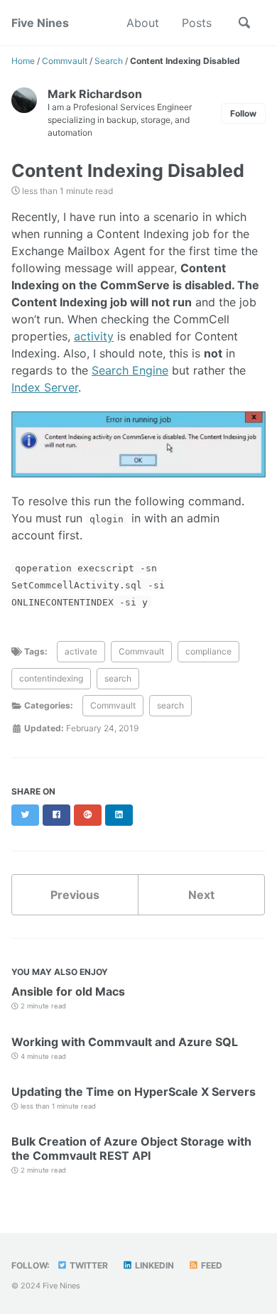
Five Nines (40, 23)
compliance (208, 651)
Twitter (87, 1265)
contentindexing (51, 678)
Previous (74, 895)
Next (201, 895)
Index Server (44, 387)
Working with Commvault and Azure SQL (124, 1042)
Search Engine (130, 370)
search (117, 678)
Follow (243, 113)
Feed (210, 1265)
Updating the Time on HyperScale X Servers (133, 1091)
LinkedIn (153, 1265)
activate (81, 651)
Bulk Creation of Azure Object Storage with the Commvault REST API (131, 1148)
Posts (197, 23)
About (142, 23)
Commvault (141, 651)
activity (94, 336)
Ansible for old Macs (68, 991)
